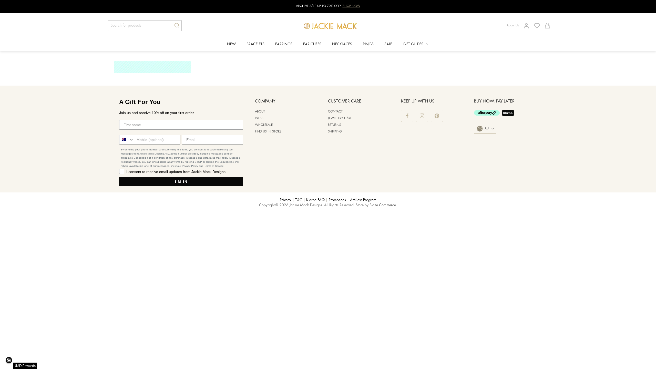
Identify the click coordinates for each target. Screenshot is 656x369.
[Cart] (547, 26)
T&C (298, 200)
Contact (335, 111)
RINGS (368, 44)
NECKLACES (342, 44)
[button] (9, 360)
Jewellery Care (340, 118)
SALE (388, 44)
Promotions (337, 200)
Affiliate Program (363, 200)
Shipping (335, 131)
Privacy (285, 200)
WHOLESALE (264, 125)
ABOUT (260, 111)
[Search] (175, 25)
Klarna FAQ (315, 200)
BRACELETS (255, 44)
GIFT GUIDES (413, 44)
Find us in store (268, 131)
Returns (334, 125)
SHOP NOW (351, 6)
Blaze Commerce (383, 205)
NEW (231, 44)
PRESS (259, 118)
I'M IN (181, 182)
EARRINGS (283, 44)
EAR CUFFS (312, 44)
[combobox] (126, 139)
